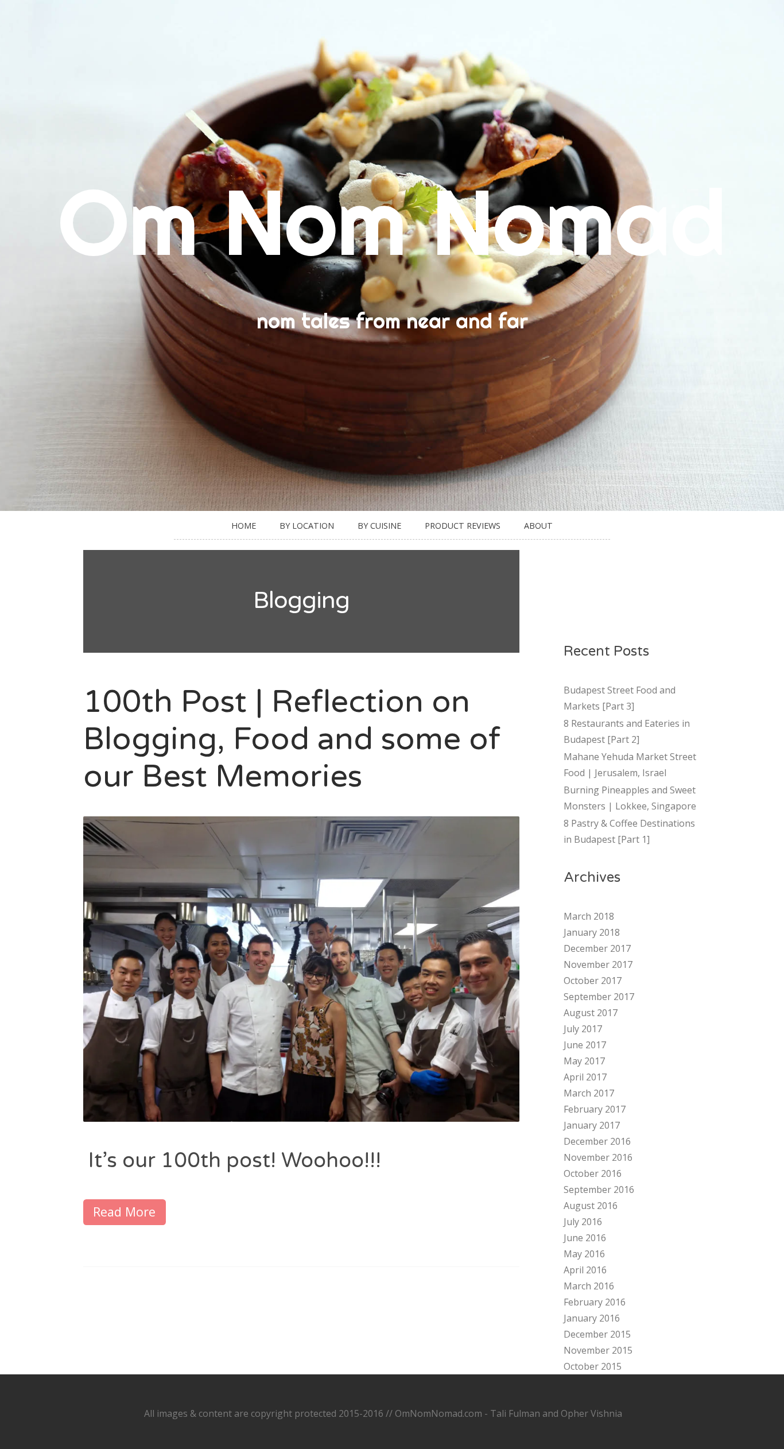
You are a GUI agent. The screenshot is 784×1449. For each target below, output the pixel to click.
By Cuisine (379, 525)
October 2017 (593, 980)
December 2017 (597, 948)
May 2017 (584, 1061)
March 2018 (589, 916)
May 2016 (584, 1253)
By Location (307, 525)
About (538, 525)
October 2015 (593, 1366)
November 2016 (598, 1157)
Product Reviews (462, 525)
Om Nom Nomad (392, 221)
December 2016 (597, 1141)
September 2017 (599, 996)
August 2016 (591, 1205)
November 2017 (598, 964)
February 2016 (595, 1302)
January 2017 (592, 1125)
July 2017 (583, 1028)
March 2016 (589, 1286)
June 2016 (585, 1237)
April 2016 (585, 1270)
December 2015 (597, 1334)
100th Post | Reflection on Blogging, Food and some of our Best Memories (291, 739)
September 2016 (599, 1189)
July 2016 (583, 1221)
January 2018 (592, 932)
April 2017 (585, 1077)
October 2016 (593, 1173)
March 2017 (589, 1093)
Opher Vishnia (591, 1413)
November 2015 (598, 1350)
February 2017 (595, 1109)
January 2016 (592, 1318)
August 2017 (591, 1012)
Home (243, 525)
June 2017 (585, 1045)
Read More (124, 1211)
